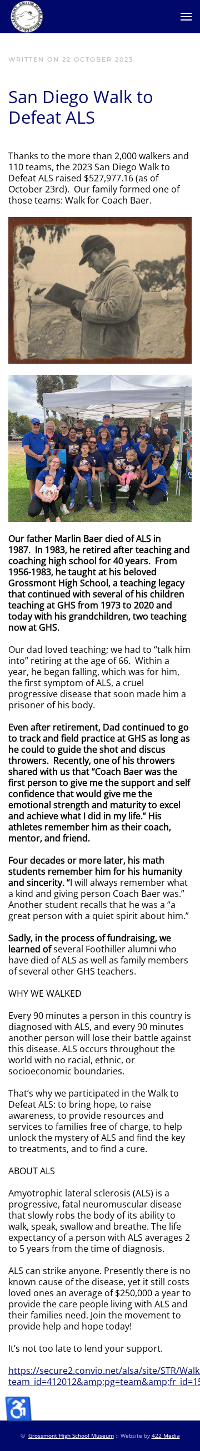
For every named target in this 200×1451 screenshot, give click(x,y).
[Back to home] (25, 16)
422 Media (166, 1435)
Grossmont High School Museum (71, 1435)
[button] (186, 16)
